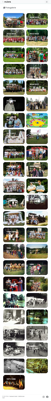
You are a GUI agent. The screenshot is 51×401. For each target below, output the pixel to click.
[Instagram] (43, 397)
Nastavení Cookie (13, 396)
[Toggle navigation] (47, 2)
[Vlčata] (6, 2)
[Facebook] (47, 397)
